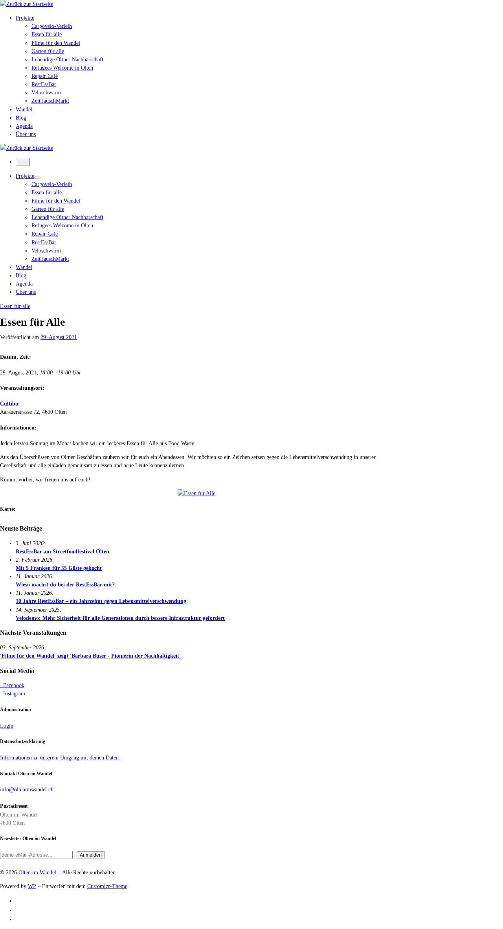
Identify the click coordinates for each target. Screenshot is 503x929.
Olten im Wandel (37, 872)
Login (6, 726)
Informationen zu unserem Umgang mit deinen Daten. (60, 757)
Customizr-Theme (107, 886)
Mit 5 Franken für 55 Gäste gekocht (59, 568)
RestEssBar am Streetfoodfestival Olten (62, 551)
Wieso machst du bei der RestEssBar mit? (65, 584)
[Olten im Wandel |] (26, 4)
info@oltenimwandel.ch (26, 789)
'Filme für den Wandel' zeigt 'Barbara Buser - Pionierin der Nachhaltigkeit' (90, 656)
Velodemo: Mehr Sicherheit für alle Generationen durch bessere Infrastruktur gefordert (120, 618)
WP (32, 886)
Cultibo (9, 403)
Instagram (12, 693)
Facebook (12, 685)
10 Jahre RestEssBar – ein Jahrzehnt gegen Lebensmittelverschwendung (101, 601)
